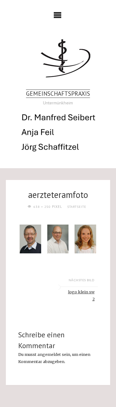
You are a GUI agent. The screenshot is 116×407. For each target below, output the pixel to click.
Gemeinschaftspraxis (58, 93)
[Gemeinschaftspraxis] (58, 58)
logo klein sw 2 (81, 295)
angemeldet (49, 354)
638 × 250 (42, 206)
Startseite (76, 206)
